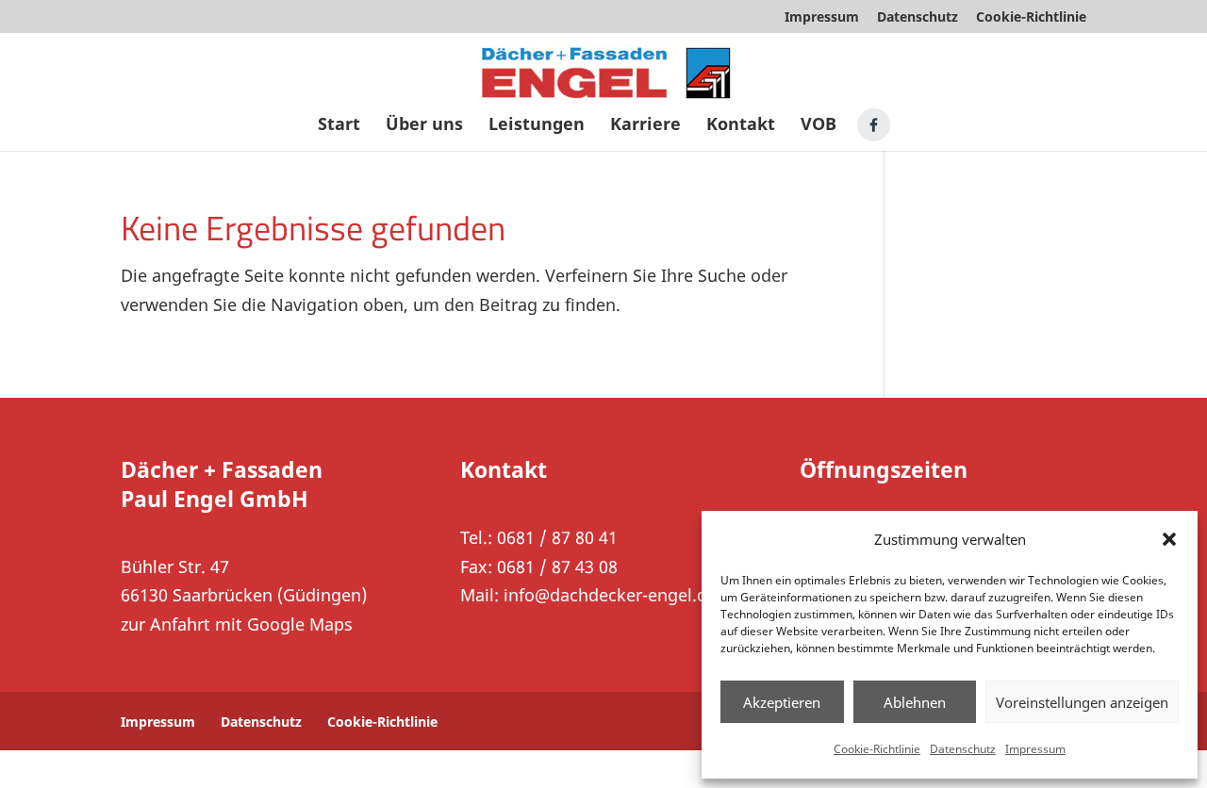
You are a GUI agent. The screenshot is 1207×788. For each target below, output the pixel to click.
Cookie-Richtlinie (877, 749)
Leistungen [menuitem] (536, 126)
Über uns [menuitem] (424, 126)
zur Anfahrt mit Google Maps (237, 624)
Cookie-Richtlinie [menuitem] (1031, 17)
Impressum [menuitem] (822, 17)
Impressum (1035, 749)
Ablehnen (915, 702)
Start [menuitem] (339, 126)
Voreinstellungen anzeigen (1082, 702)
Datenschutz (963, 749)
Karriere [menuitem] (645, 126)
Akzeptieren (781, 702)
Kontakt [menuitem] (740, 126)
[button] (1169, 539)
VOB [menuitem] (818, 126)
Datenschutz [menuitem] (917, 17)
